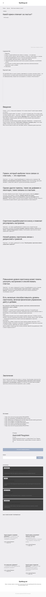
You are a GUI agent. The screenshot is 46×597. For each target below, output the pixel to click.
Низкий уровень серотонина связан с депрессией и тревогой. (18, 59)
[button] (3, 3)
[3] (36, 199)
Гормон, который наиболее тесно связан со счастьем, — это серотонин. (20, 55)
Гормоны (8, 8)
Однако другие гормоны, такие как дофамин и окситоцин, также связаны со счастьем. (23, 56)
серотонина (24, 116)
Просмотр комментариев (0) (23, 449)
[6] (13, 291)
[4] (13, 230)
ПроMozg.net (23, 3)
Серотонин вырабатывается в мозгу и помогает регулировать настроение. (21, 58)
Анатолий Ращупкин (21, 435)
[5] (14, 244)
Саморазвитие (6, 500)
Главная (4, 8)
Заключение (8, 66)
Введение (7, 53)
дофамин (36, 194)
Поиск (4, 454)
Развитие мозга (7, 490)
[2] (35, 181)
